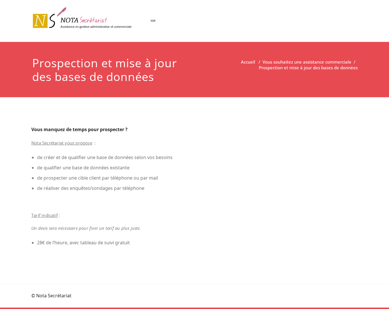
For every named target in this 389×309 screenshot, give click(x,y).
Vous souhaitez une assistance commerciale (307, 62)
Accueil (248, 62)
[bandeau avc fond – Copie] (83, 18)
